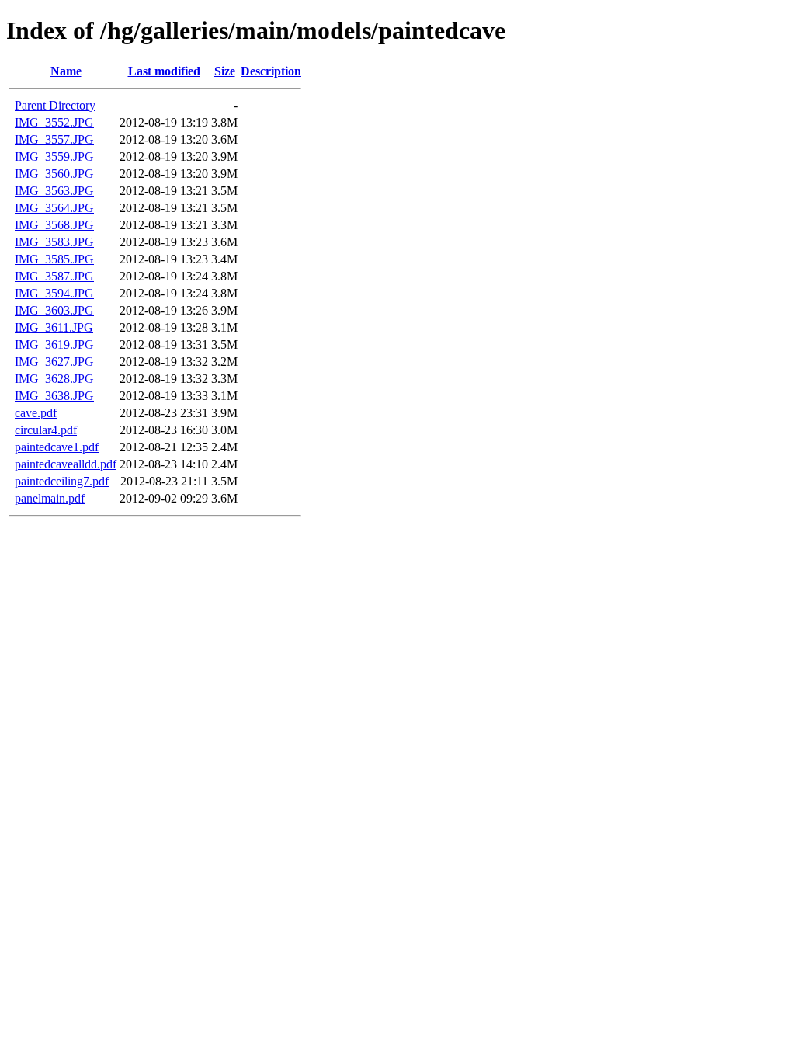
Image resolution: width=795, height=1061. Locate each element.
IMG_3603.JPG (54, 310)
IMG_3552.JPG (54, 122)
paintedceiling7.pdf (62, 481)
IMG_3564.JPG (54, 207)
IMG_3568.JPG (54, 224)
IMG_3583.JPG (54, 242)
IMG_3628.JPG (54, 378)
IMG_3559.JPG (54, 156)
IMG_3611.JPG (54, 327)
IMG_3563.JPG (54, 190)
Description (271, 71)
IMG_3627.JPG (54, 361)
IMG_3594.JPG (54, 293)
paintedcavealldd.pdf (65, 464)
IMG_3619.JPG (54, 344)
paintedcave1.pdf (57, 447)
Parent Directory (55, 105)
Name (66, 71)
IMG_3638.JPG (54, 395)
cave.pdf (36, 412)
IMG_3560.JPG (54, 173)
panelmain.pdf (50, 498)
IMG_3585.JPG (54, 259)
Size (224, 71)
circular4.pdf (46, 430)
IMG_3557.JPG (54, 139)
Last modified (164, 71)
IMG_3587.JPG (54, 276)
